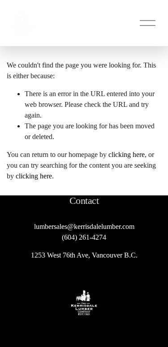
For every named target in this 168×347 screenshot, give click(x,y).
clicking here (126, 154)
